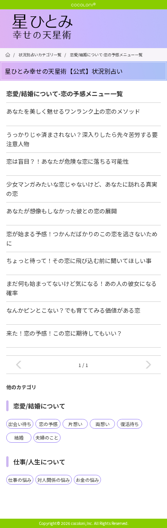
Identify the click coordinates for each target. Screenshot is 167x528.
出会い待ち (19, 424)
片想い (75, 424)
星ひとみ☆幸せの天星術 (89, 27)
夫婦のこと (47, 437)
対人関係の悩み (53, 479)
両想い (103, 424)
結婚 (19, 437)
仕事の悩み (19, 479)
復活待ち (129, 424)
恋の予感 (48, 424)
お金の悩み (87, 479)
